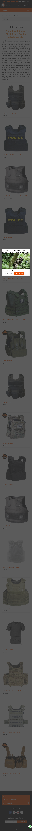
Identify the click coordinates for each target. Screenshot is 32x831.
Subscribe (19, 273)
